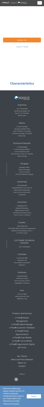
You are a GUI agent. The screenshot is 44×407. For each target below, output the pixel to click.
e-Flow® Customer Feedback (22, 327)
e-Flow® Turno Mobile (22, 341)
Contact (22, 366)
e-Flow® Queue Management (22, 319)
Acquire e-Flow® (22, 47)
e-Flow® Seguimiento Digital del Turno (22, 346)
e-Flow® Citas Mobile (22, 337)
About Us (22, 363)
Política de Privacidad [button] (11, 404)
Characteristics (22, 33)
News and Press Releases (22, 359)
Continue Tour (22, 40)
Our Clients (22, 356)
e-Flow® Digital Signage (22, 324)
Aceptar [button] (34, 396)
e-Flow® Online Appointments (22, 332)
